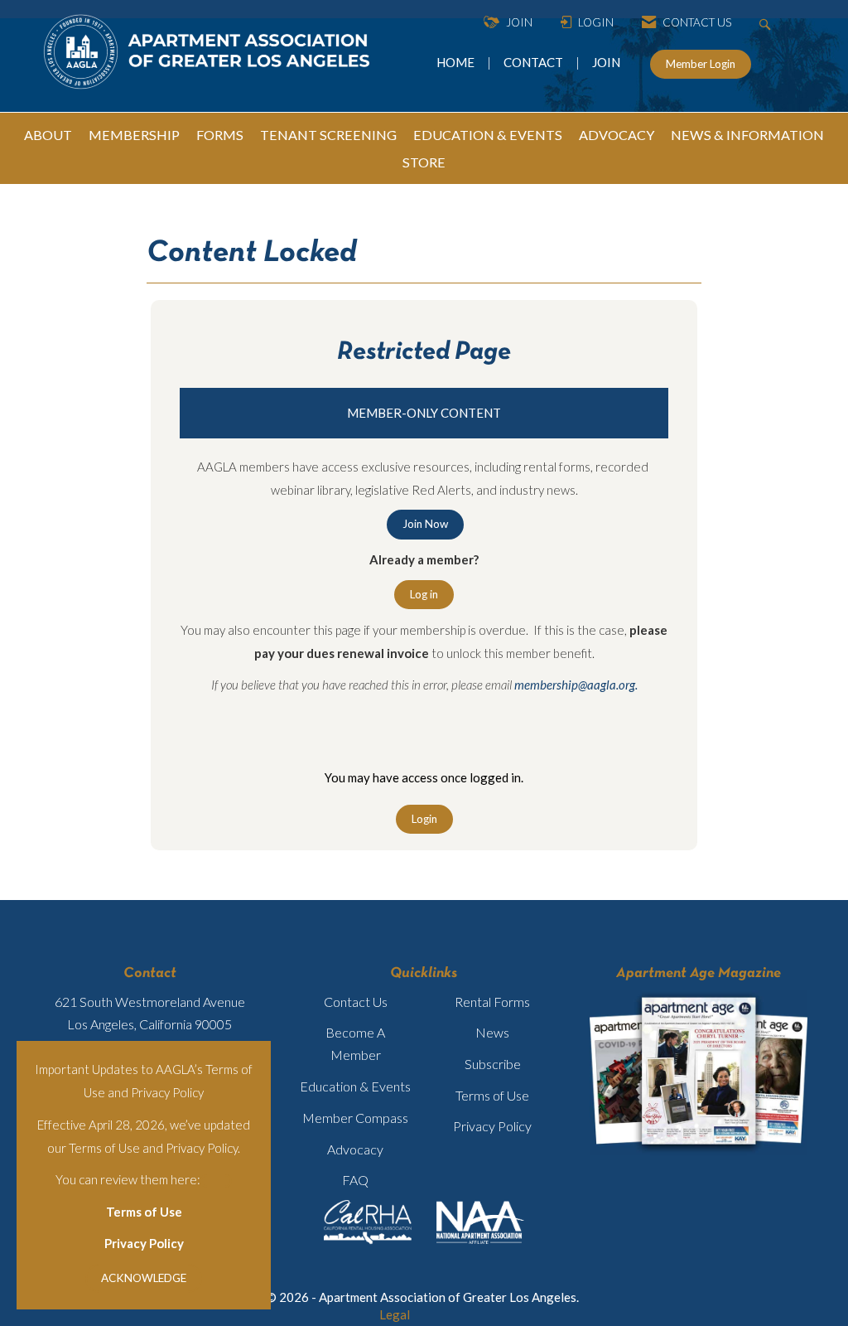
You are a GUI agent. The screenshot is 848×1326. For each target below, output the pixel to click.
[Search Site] (767, 23)
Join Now (425, 523)
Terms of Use (144, 1211)
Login (424, 818)
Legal (394, 1314)
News (492, 1032)
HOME (456, 62)
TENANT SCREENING (328, 135)
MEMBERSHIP (134, 135)
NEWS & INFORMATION (747, 135)
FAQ (355, 1180)
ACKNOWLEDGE (143, 1278)
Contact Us (356, 1001)
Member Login (700, 63)
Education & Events (355, 1086)
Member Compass (355, 1117)
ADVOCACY (616, 135)
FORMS (219, 135)
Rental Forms (492, 1001)
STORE (424, 162)
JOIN (606, 62)
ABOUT (48, 135)
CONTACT (536, 62)
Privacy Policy (144, 1243)
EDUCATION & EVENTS (487, 135)
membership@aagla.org (574, 684)
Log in (424, 594)
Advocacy (355, 1149)
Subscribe (493, 1064)
